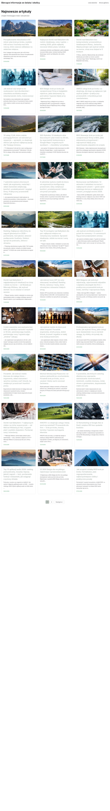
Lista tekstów (92, 3)
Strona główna (104, 3)
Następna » (59, 502)
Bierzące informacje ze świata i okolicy (20, 2)
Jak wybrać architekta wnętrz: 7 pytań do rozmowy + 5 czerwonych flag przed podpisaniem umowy (91, 233)
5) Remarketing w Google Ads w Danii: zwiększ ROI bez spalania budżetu (89, 425)
